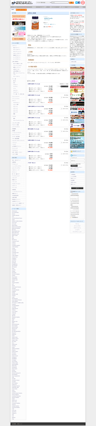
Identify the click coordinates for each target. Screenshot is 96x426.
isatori (13, 297)
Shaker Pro (14, 384)
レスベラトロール (16, 126)
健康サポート (15, 193)
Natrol (13, 335)
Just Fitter (14, 307)
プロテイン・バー (16, 170)
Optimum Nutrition (15, 348)
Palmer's (14, 350)
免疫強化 (14, 189)
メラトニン (14, 142)
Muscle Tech (14, 328)
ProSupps (14, 360)
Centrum (14, 244)
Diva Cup (14, 261)
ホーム (15, 7)
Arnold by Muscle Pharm (17, 218)
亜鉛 (14, 118)
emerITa (13, 269)
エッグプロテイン (16, 57)
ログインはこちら (21, 9)
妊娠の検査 (14, 197)
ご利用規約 (73, 174)
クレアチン (15, 86)
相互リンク (73, 184)
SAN (13, 377)
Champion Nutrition (16, 245)
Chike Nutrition (15, 246)
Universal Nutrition (16, 407)
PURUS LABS (15, 363)
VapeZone (14, 411)
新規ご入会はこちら (75, 168)
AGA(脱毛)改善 (15, 195)
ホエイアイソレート (17, 51)
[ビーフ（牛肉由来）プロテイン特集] (77, 118)
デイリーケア (15, 148)
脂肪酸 (13, 130)
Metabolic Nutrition (16, 317)
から (50, 26)
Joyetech (14, 304)
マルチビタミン (16, 102)
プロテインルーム (77, 227)
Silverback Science (16, 386)
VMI (13, 414)
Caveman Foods (15, 241)
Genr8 (13, 285)
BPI (13, 236)
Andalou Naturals (15, 215)
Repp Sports (14, 368)
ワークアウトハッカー (77, 231)
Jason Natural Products (17, 299)
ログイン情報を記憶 (76, 163)
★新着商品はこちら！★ (18, 31)
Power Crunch (15, 355)
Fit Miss (13, 275)
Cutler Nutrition (15, 255)
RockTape (14, 371)
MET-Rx (13, 315)
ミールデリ (77, 229)
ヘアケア (14, 144)
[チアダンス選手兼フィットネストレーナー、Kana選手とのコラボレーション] (77, 83)
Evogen (13, 271)
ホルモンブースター (16, 183)
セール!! (24, 7)
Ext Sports (14, 272)
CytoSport (14, 259)
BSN (13, 238)
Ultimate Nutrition (15, 406)
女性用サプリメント (16, 201)
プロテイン (14, 45)
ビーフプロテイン (16, 59)
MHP (13, 320)
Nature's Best (14, 337)
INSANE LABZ (15, 294)
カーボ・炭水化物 (16, 136)
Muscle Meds (14, 325)
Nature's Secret (15, 338)
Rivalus (13, 370)
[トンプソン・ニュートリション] (77, 131)
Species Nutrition (15, 397)
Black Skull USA (15, 232)
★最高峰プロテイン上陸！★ (18, 25)
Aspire (13, 219)
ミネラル (14, 116)
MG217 (13, 318)
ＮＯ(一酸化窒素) (15, 138)
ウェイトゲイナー (16, 96)
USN (13, 408)
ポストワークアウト (16, 168)
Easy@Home (14, 264)
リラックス (14, 181)
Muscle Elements (15, 324)
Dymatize (14, 262)
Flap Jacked (14, 277)
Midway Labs (14, 321)
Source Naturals (15, 394)
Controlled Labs (15, 252)
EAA (14, 82)
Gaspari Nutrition (15, 282)
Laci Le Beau (14, 311)
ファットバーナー (16, 98)
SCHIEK (13, 378)
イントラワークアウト (16, 166)
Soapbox (14, 391)
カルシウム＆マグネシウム (18, 120)
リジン (14, 88)
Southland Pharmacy (16, 396)
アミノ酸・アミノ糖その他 (18, 94)
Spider (13, 398)
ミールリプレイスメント (17, 191)
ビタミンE (15, 110)
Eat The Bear (14, 265)
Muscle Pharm (15, 327)
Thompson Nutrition (16, 403)
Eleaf (13, 268)
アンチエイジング (16, 175)
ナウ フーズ (46, 19)
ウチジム (77, 223)
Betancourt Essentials (16, 226)
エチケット (14, 185)
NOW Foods (14, 344)
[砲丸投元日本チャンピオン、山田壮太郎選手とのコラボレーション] (77, 79)
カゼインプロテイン (17, 53)
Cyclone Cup (14, 256)
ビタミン (14, 100)
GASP (13, 281)
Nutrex (13, 347)
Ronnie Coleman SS (16, 373)
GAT (13, 284)
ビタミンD (46, 24)
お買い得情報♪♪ (15, 61)
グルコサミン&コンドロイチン (18, 140)
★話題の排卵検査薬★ (19, 36)
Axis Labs (14, 223)
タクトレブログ (77, 225)
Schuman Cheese (15, 380)
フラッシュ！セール (17, 65)
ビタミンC (15, 106)
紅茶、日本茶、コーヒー (17, 152)
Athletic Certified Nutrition (17, 221)
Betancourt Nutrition (16, 228)
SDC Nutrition (15, 383)
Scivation (14, 381)
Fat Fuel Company (16, 274)
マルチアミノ (16, 92)
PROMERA (14, 358)
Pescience (14, 354)
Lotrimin (13, 314)
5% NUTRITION (15, 212)
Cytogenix (14, 258)
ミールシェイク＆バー (16, 132)
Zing (13, 419)
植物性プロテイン (16, 55)
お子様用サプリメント (16, 146)
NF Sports (14, 341)
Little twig (14, 312)
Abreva (13, 213)
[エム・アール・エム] (77, 114)
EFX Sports (14, 267)
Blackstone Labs (15, 234)
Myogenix (14, 332)
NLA (13, 343)
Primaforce (14, 357)
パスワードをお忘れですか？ (76, 167)
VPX (13, 416)
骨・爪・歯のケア (16, 173)
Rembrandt (14, 367)
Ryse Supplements (16, 376)
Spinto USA (14, 400)
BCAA (14, 80)
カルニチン (15, 90)
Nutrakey (14, 345)
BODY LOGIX (15, 235)
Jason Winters (15, 301)
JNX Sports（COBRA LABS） (18, 302)
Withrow (13, 417)
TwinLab (14, 404)
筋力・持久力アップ (16, 160)
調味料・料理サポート (16, 205)
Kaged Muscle (15, 308)
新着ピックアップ (16, 67)
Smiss (13, 390)
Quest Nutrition (15, 364)
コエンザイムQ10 (15, 122)
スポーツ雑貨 (15, 154)
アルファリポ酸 (15, 124)
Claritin (13, 248)
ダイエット (14, 172)
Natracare (14, 334)
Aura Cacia (14, 222)
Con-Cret (14, 251)
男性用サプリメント (16, 199)
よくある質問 (43, 7)
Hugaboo (14, 291)
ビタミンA (15, 108)
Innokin (13, 292)
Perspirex (14, 353)
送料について (53, 7)
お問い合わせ (62, 7)
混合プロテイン (16, 47)
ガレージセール (16, 76)
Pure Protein (14, 361)
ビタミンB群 (15, 104)
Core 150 (14, 254)
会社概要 (72, 180)
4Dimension (14, 211)
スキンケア (14, 177)
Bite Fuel (14, 229)
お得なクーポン (16, 69)
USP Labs (14, 410)
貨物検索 (34, 7)
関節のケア (14, 179)
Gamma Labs (15, 279)
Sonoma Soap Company (17, 393)
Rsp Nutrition (14, 374)
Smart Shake (14, 388)
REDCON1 (14, 365)
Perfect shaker (15, 351)
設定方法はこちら (77, 31)
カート (77, 188)
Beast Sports (14, 225)
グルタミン (15, 84)
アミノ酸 (14, 78)
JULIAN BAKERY (15, 305)
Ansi (13, 216)
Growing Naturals (15, 289)
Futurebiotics (14, 278)
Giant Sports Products (16, 287)
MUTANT (14, 330)
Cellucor (14, 242)
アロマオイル (15, 150)
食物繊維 (14, 128)
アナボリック (15, 164)
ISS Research (15, 298)
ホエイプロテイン (16, 49)
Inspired (13, 295)
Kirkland (13, 310)
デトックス (14, 187)
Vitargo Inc (14, 413)
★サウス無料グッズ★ (17, 63)
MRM (13, 322)
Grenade (14, 288)
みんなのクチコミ (71, 7)
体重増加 (14, 162)
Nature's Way (14, 340)
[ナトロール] (77, 127)
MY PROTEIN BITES (16, 331)
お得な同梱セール (16, 71)
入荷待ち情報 (73, 61)
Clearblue (14, 249)
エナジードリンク (16, 134)
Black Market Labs (16, 231)
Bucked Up (14, 239)
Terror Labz (14, 401)
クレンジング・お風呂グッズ (18, 203)
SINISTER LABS (15, 387)
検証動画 (81, 7)
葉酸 (14, 113)
